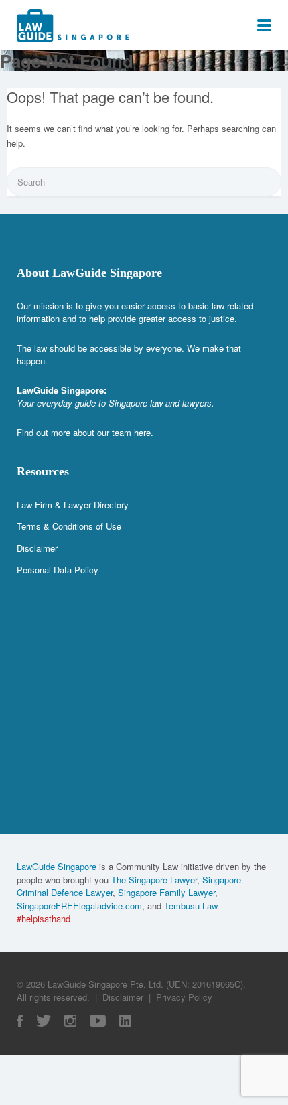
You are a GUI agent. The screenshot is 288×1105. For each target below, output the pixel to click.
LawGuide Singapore (56, 866)
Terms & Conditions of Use (69, 526)
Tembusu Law (190, 905)
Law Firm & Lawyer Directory (73, 504)
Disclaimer (37, 548)
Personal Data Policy (57, 569)
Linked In (125, 1021)
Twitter (43, 1021)
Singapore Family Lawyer (166, 892)
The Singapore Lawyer (154, 879)
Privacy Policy (184, 996)
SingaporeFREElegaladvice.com (79, 905)
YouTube (98, 1021)
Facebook (20, 1021)
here (142, 432)
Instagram (70, 1021)
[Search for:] (144, 181)
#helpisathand (43, 918)
